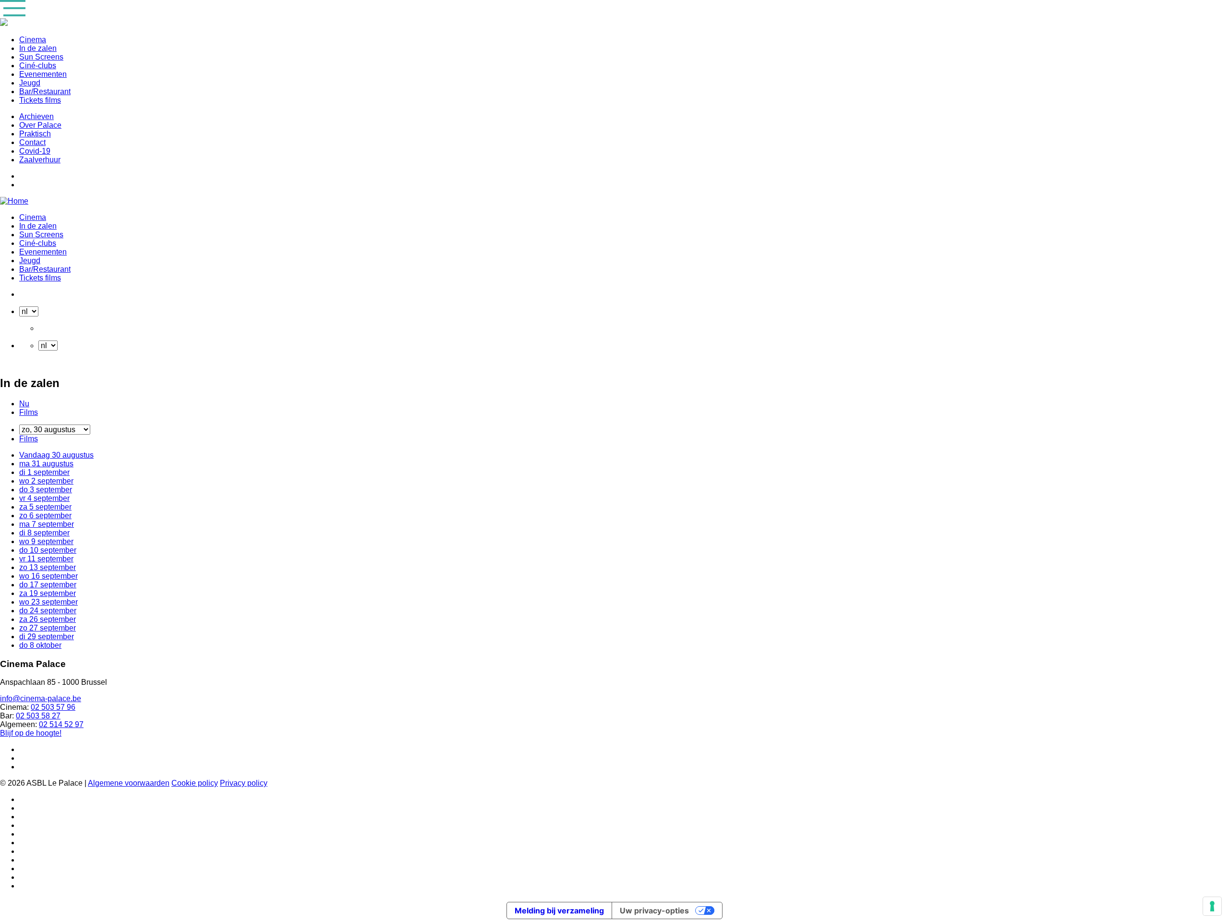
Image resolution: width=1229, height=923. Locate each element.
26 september (47, 619)
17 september (47, 585)
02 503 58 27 (38, 716)
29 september (46, 636)
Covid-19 (34, 151)
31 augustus (46, 464)
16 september (48, 576)
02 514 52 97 (61, 724)
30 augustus (56, 455)
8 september (44, 533)
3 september (45, 490)
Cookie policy (194, 783)
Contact (32, 142)
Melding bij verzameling (559, 910)
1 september (44, 472)
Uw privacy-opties (654, 910)
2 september (46, 481)
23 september (48, 602)
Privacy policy (243, 783)
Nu (24, 404)
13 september (47, 567)
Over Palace (40, 125)
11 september (46, 559)
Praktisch (35, 134)
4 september (44, 498)
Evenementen (43, 74)
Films (28, 412)
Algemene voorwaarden (128, 783)
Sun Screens (41, 57)
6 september (45, 515)
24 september (47, 611)
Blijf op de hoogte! (30, 733)
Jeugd (29, 83)
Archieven (36, 116)
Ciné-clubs (37, 65)
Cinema (32, 40)
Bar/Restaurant (45, 91)
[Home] (14, 201)
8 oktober (40, 645)
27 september (47, 628)
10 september (47, 550)
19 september (47, 593)
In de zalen (38, 48)
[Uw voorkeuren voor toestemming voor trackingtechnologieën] (1212, 906)
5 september (45, 507)
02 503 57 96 (53, 707)
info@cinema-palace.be (40, 698)
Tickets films (40, 100)
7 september (46, 524)
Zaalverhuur (39, 160)
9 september (46, 541)
